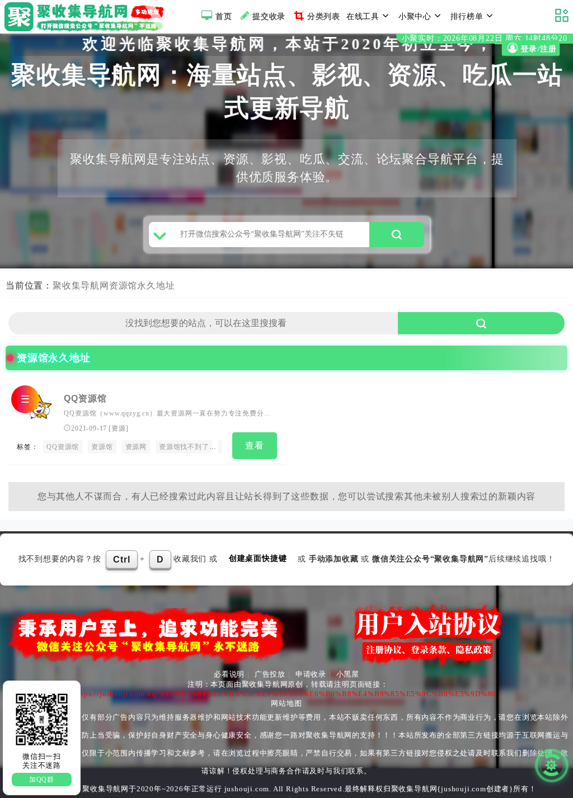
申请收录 (310, 674)
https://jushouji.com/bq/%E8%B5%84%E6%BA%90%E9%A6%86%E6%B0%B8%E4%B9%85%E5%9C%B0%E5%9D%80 (285, 694)
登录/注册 (538, 49)
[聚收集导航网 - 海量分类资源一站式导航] (87, 17)
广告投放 (270, 674)
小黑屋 (347, 674)
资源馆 (101, 447)
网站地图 (286, 703)
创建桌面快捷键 (258, 558)
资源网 (136, 447)
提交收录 (268, 16)
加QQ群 (41, 779)
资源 (118, 428)
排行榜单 (466, 16)
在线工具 (362, 16)
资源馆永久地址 (142, 285)
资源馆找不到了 (184, 447)
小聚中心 (414, 16)
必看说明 (229, 674)
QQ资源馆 (85, 398)
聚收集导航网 (81, 285)
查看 (254, 445)
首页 (223, 16)
